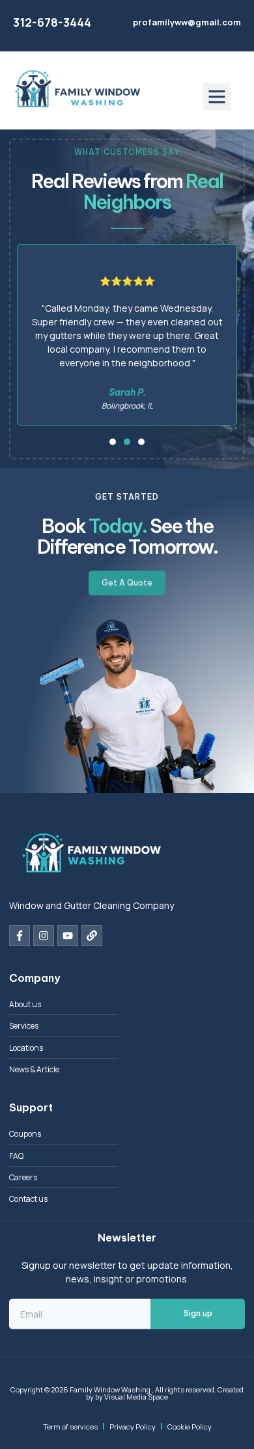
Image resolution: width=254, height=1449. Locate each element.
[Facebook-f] (19, 935)
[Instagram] (43, 935)
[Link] (91, 935)
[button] (217, 96)
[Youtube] (67, 935)
